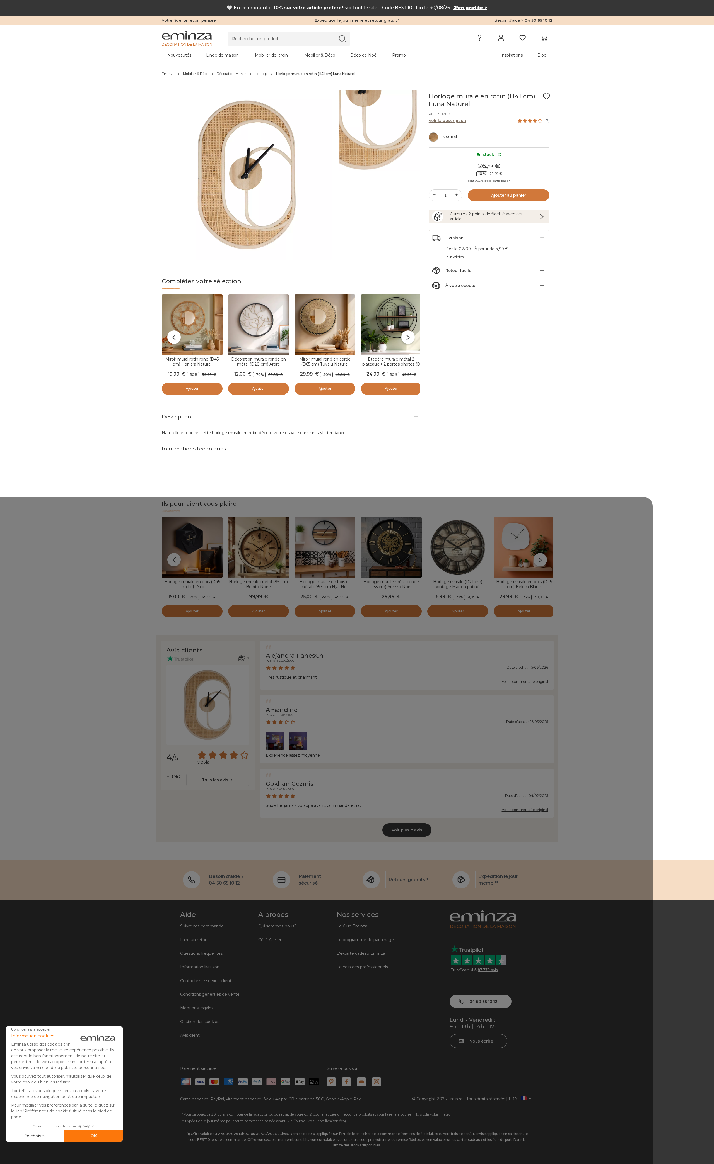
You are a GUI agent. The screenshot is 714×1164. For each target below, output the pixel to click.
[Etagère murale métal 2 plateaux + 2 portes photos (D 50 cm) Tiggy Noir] (391, 324)
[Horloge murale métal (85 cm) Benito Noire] (258, 547)
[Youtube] (361, 1081)
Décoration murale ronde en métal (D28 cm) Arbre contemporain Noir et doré (258, 364)
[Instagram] (376, 1081)
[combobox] (217, 780)
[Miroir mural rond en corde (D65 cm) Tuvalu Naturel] (325, 324)
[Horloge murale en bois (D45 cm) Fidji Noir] (192, 547)
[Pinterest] (331, 1081)
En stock (486, 154)
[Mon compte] (501, 39)
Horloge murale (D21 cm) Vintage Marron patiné (457, 584)
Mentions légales (196, 1007)
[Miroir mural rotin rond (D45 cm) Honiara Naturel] (192, 324)
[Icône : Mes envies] (546, 96)
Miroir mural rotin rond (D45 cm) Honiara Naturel (192, 362)
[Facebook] (346, 1081)
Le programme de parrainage (365, 939)
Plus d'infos (454, 257)
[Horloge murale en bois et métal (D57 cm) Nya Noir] (325, 547)
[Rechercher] (342, 38)
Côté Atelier (269, 939)
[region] (357, 73)
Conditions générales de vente (210, 994)
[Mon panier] (544, 39)
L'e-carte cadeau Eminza (361, 953)
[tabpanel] (309, 55)
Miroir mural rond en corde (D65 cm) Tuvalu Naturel (325, 362)
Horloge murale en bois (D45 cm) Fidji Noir (192, 584)
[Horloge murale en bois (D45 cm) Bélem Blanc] (524, 547)
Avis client (190, 1035)
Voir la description (447, 120)
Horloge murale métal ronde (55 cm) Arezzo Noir (391, 584)
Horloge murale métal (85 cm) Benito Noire (258, 584)
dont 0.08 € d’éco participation (489, 180)
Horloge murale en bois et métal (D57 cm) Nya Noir (325, 584)
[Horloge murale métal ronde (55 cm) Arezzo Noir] (391, 547)
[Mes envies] (522, 39)
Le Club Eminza (352, 926)
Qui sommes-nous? (277, 926)
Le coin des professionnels (362, 967)
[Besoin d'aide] (479, 39)
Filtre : (173, 776)
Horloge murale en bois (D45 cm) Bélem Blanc (524, 584)
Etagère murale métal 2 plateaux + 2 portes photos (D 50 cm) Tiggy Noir (391, 364)
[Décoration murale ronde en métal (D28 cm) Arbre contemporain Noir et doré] (258, 324)
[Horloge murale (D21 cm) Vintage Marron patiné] (457, 547)
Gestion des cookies (199, 1021)
